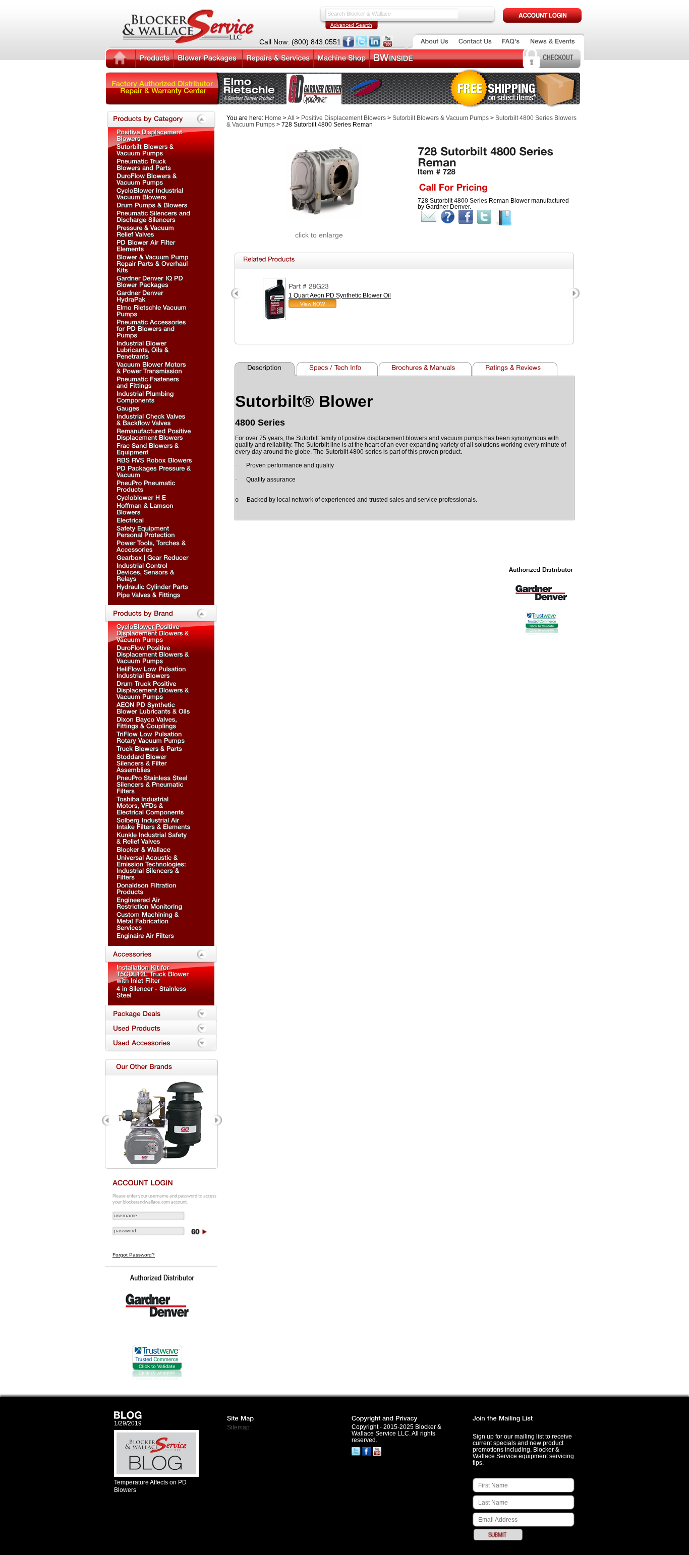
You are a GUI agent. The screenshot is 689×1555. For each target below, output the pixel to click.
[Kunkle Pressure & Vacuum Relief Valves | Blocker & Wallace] (153, 838)
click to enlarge (319, 235)
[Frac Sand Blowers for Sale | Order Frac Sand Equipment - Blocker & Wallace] (149, 448)
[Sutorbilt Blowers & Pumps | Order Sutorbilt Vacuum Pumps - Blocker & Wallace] (146, 149)
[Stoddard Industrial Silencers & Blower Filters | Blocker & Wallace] (142, 763)
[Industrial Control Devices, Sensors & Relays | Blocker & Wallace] (146, 572)
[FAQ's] (511, 41)
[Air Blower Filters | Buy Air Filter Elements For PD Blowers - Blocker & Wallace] (147, 245)
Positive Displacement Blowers (343, 118)
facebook (465, 217)
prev (237, 293)
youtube (387, 41)
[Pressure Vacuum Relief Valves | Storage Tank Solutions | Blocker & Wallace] (146, 230)
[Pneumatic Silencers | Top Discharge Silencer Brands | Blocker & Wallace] (154, 216)
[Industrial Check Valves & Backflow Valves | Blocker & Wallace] (152, 419)
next (574, 293)
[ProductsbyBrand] (161, 613)
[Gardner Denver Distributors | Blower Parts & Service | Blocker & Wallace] (143, 849)
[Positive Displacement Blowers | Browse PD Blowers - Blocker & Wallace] (150, 135)
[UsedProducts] (161, 1028)
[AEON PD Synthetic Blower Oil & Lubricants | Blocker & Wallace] (153, 707)
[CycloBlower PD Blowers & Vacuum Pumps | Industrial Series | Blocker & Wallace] (154, 633)
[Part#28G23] (309, 286)
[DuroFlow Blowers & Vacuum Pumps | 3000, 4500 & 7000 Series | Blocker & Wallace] (154, 654)
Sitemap (238, 1427)
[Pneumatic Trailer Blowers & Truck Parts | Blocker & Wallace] (144, 164)
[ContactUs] (475, 41)
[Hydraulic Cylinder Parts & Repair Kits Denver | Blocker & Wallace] (152, 586)
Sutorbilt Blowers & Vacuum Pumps (440, 118)
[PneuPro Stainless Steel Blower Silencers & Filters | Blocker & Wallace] (153, 784)
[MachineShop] (341, 57)
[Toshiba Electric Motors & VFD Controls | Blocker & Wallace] (150, 805)
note (504, 218)
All (291, 118)
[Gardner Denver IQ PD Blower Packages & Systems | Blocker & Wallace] (151, 281)
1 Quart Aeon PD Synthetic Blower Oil (340, 295)
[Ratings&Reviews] (516, 369)
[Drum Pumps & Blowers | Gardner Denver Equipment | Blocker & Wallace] (152, 204)
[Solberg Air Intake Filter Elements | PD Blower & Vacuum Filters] (154, 823)
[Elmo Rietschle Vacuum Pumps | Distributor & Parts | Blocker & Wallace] (153, 310)
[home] (120, 58)
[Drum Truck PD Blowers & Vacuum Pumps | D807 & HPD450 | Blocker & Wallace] (154, 690)
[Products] (154, 57)
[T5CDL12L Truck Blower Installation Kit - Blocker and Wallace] (154, 974)
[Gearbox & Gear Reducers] (153, 557)
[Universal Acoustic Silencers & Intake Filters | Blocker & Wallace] (152, 867)
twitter (484, 217)
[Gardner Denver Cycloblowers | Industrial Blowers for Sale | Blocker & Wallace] (151, 193)
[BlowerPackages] (208, 57)
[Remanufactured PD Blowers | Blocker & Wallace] (155, 434)
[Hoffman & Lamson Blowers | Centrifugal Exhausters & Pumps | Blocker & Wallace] (146, 508)
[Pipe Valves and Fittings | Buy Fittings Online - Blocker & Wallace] (149, 594)
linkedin (374, 41)
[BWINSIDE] (393, 58)
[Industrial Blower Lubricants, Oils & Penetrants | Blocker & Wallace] (143, 349)
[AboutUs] (434, 41)
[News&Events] (552, 41)
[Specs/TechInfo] (338, 369)
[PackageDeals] (161, 1014)
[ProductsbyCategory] (161, 119)
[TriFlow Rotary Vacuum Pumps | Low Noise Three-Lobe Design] (151, 737)
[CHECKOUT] (558, 57)
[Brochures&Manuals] (426, 369)
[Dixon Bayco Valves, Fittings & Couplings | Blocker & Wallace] (148, 722)
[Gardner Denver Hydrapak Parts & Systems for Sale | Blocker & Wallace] (141, 296)
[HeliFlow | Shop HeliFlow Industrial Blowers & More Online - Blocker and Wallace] (152, 672)
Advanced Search (351, 25)
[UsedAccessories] (161, 1043)
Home (273, 118)
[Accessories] (161, 954)
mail (429, 216)
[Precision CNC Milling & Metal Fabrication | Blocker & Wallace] (149, 921)
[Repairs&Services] (278, 57)
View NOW (312, 304)
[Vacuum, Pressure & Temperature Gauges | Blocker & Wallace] (128, 407)
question (447, 216)
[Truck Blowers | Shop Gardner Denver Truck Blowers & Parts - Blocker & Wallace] (149, 748)
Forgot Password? (133, 1255)
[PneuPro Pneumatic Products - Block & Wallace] (147, 486)
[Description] (266, 369)
